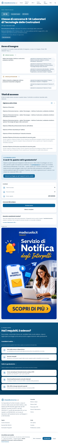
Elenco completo (29, 209)
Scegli (54, 438)
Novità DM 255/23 (6, 425)
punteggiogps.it (35, 164)
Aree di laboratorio (35, 409)
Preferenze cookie (35, 427)
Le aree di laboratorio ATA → (10, 222)
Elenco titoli (33, 404)
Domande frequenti (6, 427)
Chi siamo (33, 422)
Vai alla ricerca (29, 205)
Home (2, 9)
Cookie (32, 425)
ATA (33, 2)
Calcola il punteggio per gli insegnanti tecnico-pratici (19, 176)
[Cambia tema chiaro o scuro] (55, 3)
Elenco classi (33, 402)
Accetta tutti (47, 438)
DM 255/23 (45, 2)
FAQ (50, 2)
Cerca (32, 412)
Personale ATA (34, 407)
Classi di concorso (9, 9)
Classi (21, 2)
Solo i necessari (37, 438)
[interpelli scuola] (29, 273)
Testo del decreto (6, 37)
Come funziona (39, 2)
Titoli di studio (26, 2)
